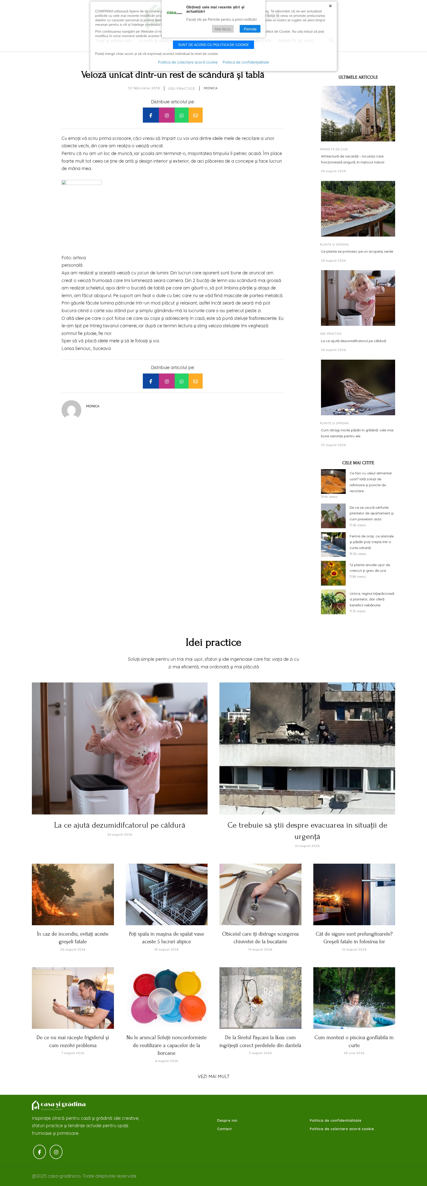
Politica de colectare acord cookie (342, 1129)
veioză (142, 146)
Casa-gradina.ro (59, 1106)
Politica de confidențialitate (246, 62)
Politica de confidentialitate (336, 1120)
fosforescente (263, 318)
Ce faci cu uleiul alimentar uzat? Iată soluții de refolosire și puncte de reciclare (371, 482)
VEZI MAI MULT (214, 1076)
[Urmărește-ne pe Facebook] (39, 1152)
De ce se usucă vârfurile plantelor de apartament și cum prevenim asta (372, 513)
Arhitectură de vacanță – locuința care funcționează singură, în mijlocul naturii (352, 159)
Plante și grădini (334, 244)
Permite (250, 28)
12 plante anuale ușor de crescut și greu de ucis (370, 568)
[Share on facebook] (151, 115)
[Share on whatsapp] (182, 115)
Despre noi (227, 1120)
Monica (210, 88)
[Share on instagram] (167, 115)
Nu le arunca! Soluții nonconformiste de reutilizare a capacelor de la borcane (167, 1045)
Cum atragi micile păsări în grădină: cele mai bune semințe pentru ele (357, 433)
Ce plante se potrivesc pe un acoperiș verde (357, 251)
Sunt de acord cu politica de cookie (213, 45)
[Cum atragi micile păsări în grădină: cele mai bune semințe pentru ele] (358, 387)
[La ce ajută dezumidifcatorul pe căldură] (358, 298)
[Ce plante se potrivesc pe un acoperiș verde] (358, 209)
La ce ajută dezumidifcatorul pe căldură (353, 341)
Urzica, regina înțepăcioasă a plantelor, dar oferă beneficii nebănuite (372, 599)
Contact (224, 1129)
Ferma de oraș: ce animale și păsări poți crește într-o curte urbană (372, 542)
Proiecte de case (334, 149)
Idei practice (182, 88)
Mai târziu (223, 28)
